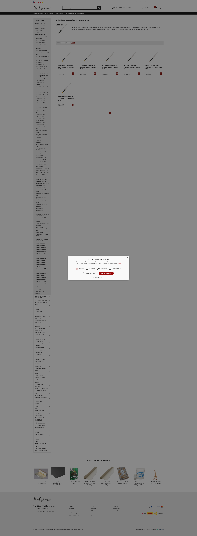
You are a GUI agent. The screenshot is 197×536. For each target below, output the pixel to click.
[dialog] (98, 268)
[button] (98, 277)
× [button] (127, 257)
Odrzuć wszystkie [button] (90, 273)
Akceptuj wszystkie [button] (106, 273)
